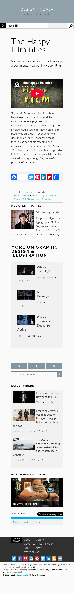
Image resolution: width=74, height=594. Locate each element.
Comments (46, 199)
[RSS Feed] (54, 558)
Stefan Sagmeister (48, 212)
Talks (40, 302)
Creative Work (20, 199)
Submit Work (46, 543)
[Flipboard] (49, 177)
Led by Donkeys (43, 294)
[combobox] (57, 25)
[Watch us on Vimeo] (43, 558)
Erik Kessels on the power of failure (47, 395)
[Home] (37, 10)
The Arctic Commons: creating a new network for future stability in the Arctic (36, 447)
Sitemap (40, 547)
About (28, 539)
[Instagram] (31, 558)
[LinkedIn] (43, 177)
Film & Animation (21, 195)
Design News (34, 199)
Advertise (29, 543)
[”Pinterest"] (54, 366)
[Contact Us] (60, 558)
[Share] (56, 177)
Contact (41, 539)
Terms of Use (31, 552)
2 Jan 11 (24, 192)
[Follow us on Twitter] (19, 366)
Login (27, 547)
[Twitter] (31, 177)
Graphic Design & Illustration (45, 195)
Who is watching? (43, 269)
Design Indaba (22, 574)
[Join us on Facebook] (36, 366)
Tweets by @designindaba (26, 522)
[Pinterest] (37, 177)
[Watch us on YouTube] (37, 558)
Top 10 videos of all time (25, 503)
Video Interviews (23, 431)
